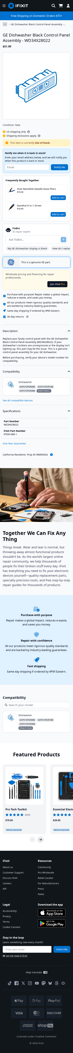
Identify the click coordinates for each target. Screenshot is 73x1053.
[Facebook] (16, 983)
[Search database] (53, 5)
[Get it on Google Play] (51, 923)
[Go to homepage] (19, 6)
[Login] (68, 5)
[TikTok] (10, 983)
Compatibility (11, 371)
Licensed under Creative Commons (36, 1036)
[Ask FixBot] (63, 239)
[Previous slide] (32, 840)
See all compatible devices (18, 400)
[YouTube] (37, 983)
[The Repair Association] (63, 983)
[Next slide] (41, 840)
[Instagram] (30, 983)
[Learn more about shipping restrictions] (28, 131)
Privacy (7, 916)
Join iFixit (57, 284)
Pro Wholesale (46, 872)
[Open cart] (60, 5)
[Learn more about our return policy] (27, 316)
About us (8, 867)
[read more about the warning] (51, 454)
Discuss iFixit (10, 878)
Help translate (34, 972)
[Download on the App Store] (51, 913)
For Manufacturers (48, 883)
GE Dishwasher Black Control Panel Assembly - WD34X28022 (37, 24)
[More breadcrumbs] (5, 24)
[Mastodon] (44, 983)
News (41, 894)
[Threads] (57, 983)
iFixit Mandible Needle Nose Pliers (36, 188)
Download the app (50, 904)
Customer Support (13, 872)
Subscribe (62, 949)
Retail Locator (45, 878)
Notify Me (59, 167)
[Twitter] (23, 983)
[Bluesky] (50, 983)
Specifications (12, 411)
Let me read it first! (16, 955)
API (4, 888)
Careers (7, 883)
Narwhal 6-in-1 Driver (29, 205)
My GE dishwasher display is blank (27, 248)
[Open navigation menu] (4, 5)
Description (10, 331)
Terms (6, 921)
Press (41, 888)
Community (44, 867)
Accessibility (10, 910)
